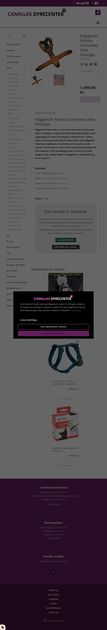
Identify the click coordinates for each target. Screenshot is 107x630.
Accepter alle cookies (53, 333)
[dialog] (53, 315)
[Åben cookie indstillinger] (2, 627)
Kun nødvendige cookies (54, 327)
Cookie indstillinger (28, 320)
